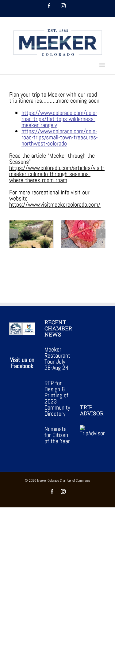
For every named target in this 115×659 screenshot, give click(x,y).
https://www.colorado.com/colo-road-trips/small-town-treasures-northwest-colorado (59, 137)
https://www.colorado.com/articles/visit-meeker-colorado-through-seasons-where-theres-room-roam (57, 174)
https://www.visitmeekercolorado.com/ (55, 204)
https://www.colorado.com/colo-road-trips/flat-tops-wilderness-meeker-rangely (59, 119)
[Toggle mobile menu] (102, 65)
